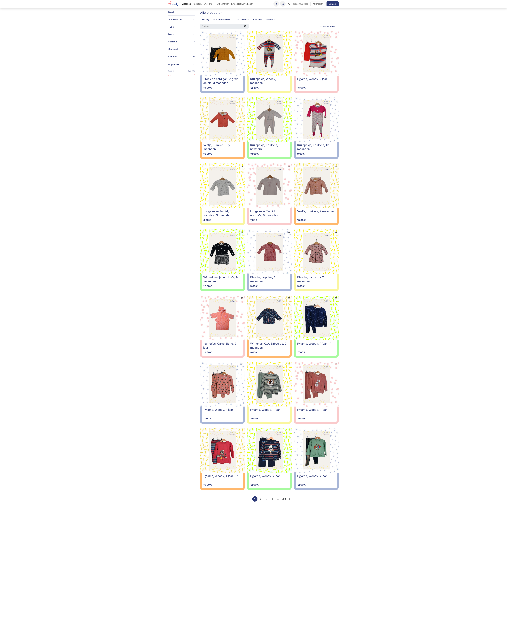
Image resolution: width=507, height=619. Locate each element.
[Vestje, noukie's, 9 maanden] (316, 186)
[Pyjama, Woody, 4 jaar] (222, 384)
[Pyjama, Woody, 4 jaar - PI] (316, 318)
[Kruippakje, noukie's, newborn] (269, 119)
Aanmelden (318, 4)
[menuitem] (186, 3)
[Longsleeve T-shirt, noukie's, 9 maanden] (222, 186)
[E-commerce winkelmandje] (276, 4)
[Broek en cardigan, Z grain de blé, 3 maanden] (222, 53)
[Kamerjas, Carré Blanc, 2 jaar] (222, 318)
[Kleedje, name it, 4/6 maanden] (316, 252)
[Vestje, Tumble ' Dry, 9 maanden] (222, 119)
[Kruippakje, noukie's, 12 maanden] (316, 119)
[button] (283, 4)
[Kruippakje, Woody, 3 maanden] (269, 53)
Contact (332, 4)
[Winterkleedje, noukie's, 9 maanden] (222, 252)
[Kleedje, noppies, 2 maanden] (269, 252)
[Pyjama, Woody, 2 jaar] (316, 53)
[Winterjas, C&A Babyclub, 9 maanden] (269, 318)
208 (284, 499)
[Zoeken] (245, 26)
